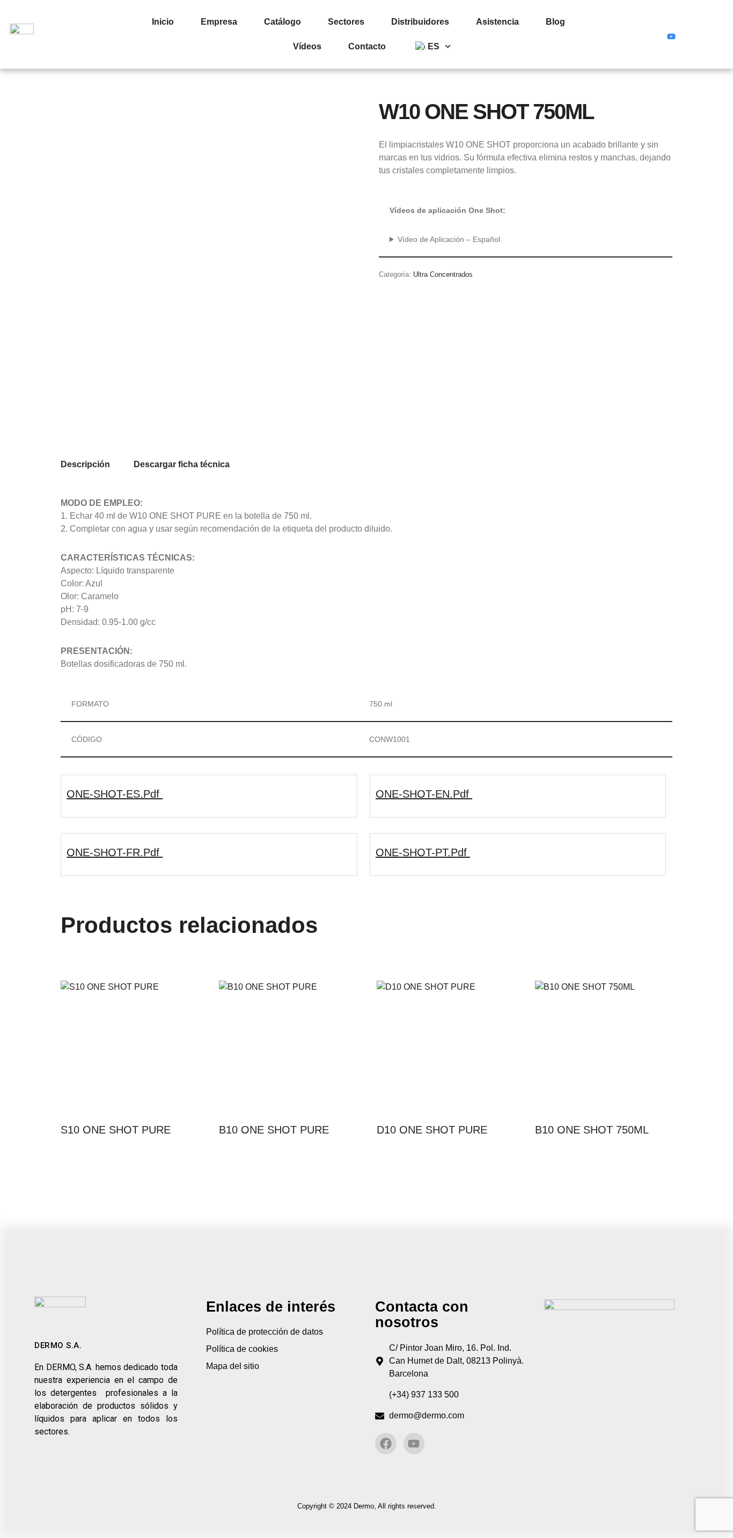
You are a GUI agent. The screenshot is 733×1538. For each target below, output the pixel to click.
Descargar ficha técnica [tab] (182, 464)
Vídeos (307, 46)
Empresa (219, 21)
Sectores (346, 21)
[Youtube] (671, 34)
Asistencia (497, 21)
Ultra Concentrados (443, 274)
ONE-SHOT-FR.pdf (115, 852)
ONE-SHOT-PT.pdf (423, 852)
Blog (555, 21)
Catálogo (282, 21)
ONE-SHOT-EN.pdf (424, 794)
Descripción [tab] (85, 464)
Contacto (367, 46)
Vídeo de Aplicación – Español (449, 239)
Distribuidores (420, 21)
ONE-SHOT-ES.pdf (115, 794)
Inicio (163, 21)
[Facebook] (651, 34)
